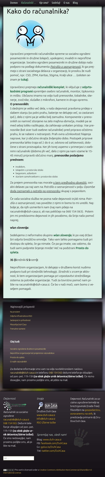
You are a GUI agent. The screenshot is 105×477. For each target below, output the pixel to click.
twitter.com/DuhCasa (53, 450)
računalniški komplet (50, 87)
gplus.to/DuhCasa (51, 446)
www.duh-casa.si (46, 415)
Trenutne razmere (17, 329)
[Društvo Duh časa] (47, 405)
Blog (75, 2)
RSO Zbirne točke (46, 422)
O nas (66, 2)
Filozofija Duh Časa (18, 324)
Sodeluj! (56, 2)
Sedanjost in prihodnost (20, 320)
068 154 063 (55, 372)
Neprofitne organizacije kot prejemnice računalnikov (32, 353)
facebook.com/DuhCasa (54, 443)
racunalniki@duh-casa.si (23, 372)
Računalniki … (28, 2)
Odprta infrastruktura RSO (21, 316)
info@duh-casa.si (46, 418)
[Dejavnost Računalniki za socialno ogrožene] (15, 405)
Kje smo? (43, 2)
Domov (14, 2)
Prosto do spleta (17, 357)
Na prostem (15, 312)
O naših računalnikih (18, 362)
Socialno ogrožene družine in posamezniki (28, 349)
